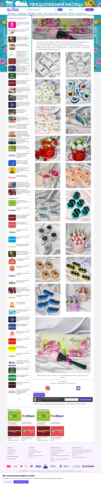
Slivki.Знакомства (81, 13)
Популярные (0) (13, 198)
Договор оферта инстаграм (56, 452)
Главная (34, 16)
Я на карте (32, 13)
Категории (12, 13)
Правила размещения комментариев (58, 459)
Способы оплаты (54, 453)
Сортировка (12, 21)
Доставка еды (22, 13)
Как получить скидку (77, 453)
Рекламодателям (33, 450)
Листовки (39, 13)
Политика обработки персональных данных (82, 452)
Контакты (31, 457)
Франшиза (31, 453)
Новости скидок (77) (17, 18)
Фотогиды (37, 20)
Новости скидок (48, 13)
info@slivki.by (10, 453)
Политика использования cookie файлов (81, 450)
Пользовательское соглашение (36, 455)
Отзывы (74, 455)
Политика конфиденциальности (57, 450)
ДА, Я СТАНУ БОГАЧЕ (85, 399)
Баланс (56, 13)
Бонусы (52, 460)
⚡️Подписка (63, 13)
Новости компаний (41, 16)
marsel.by (64, 381)
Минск (71, 9)
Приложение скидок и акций (78, 457)
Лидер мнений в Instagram (35, 452)
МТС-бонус (71, 13)
